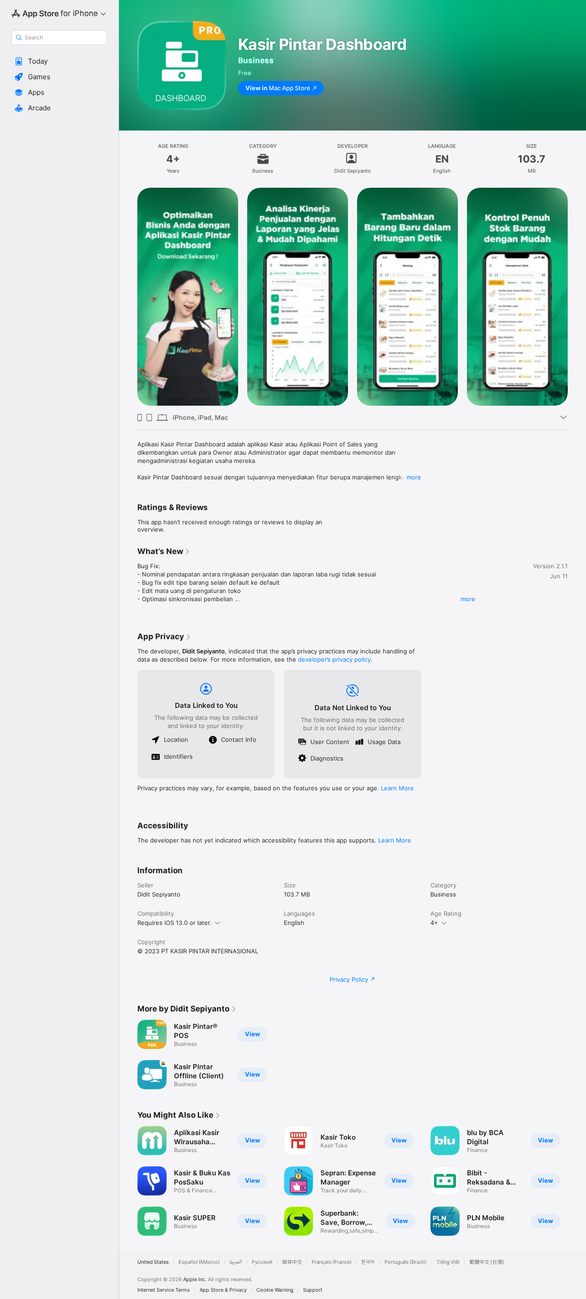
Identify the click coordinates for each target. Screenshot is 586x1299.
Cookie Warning (274, 1290)
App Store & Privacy (223, 1290)
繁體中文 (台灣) (486, 1262)
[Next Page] (576, 296)
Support (312, 1290)
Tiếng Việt (448, 1262)
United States (153, 1262)
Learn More (397, 788)
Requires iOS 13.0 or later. (174, 922)
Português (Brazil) (406, 1262)
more (414, 477)
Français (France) (332, 1262)
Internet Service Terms (163, 1290)
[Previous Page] (128, 296)
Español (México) (199, 1262)
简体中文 (292, 1262)
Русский (262, 1262)
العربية (235, 1262)
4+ (434, 922)
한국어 (368, 1262)
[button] (59, 61)
